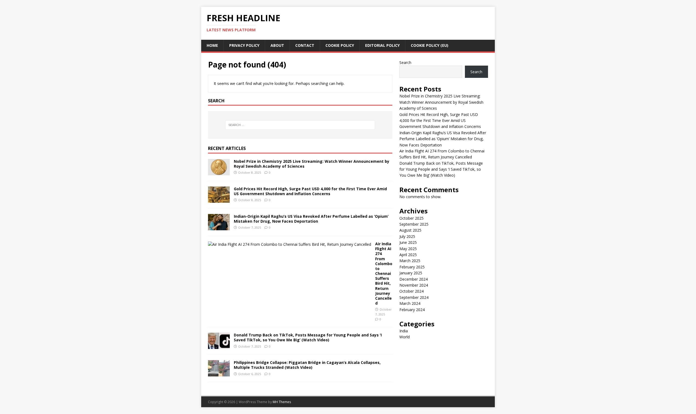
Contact (304, 45)
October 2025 (411, 218)
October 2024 (411, 291)
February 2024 (412, 309)
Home (212, 45)
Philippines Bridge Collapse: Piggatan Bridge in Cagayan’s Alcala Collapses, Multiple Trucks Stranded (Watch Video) (307, 365)
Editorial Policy (382, 45)
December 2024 (413, 279)
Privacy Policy (244, 45)
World (404, 336)
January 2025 (410, 272)
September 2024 (413, 297)
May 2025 (408, 248)
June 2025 (408, 242)
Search (405, 62)
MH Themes (282, 402)
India (403, 330)
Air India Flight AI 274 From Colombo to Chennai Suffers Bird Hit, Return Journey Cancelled (383, 273)
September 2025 (413, 224)
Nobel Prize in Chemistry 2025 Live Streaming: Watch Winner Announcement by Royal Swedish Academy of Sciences (311, 164)
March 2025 (409, 260)
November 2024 (413, 285)
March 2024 (409, 303)
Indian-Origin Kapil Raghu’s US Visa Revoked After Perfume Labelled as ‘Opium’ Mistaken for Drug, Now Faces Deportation (311, 219)
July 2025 (407, 236)
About (277, 45)
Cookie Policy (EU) (429, 45)
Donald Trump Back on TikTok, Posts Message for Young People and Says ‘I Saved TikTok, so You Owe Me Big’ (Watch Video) (308, 337)
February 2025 (412, 266)
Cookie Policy (339, 45)
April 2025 (408, 254)
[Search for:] (300, 125)
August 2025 (410, 230)
